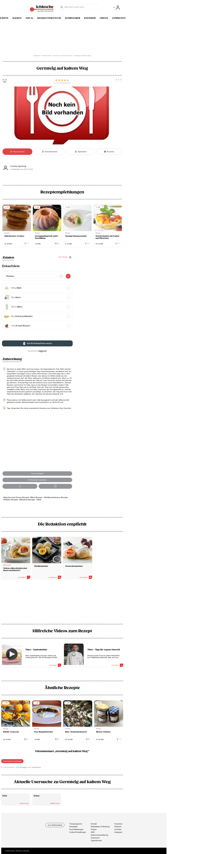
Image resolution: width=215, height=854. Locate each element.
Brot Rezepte (37, 497)
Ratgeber (90, 18)
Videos (104, 18)
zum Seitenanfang (55, 825)
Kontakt (94, 824)
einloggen (23, 767)
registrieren (36, 767)
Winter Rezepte (11, 500)
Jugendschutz (96, 840)
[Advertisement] (62, 602)
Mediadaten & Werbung (100, 827)
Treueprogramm (75, 824)
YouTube (117, 829)
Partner (94, 829)
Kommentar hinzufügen (12, 761)
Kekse (37, 796)
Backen (17, 18)
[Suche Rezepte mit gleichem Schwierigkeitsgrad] (118, 80)
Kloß (4, 796)
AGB (92, 832)
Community (119, 18)
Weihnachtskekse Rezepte (56, 497)
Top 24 (29, 18)
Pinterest (117, 827)
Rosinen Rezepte (28, 500)
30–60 (4, 80)
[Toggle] (116, 7)
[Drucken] (55, 486)
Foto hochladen (37, 474)
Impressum (95, 838)
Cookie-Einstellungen (77, 832)
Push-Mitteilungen (76, 829)
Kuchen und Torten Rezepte (17, 497)
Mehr (39, 500)
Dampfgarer (72, 18)
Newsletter (73, 827)
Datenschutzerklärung (99, 835)
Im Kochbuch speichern (37, 480)
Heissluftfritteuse (49, 18)
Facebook (118, 824)
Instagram (118, 832)
